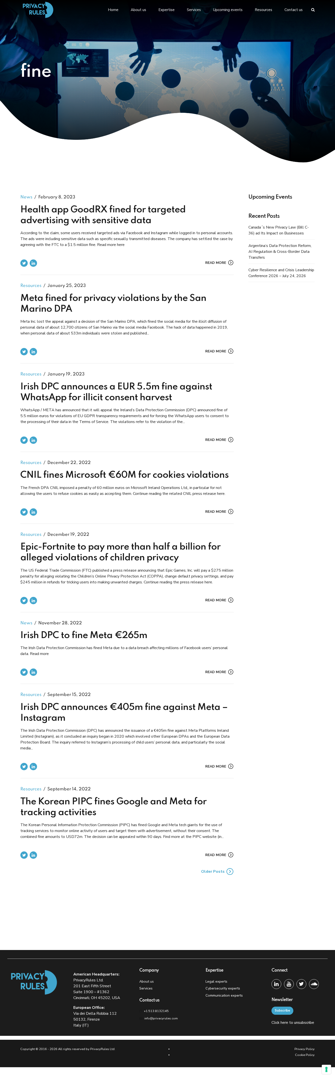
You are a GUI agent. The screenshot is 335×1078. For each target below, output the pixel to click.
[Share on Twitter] (24, 263)
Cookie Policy (305, 1055)
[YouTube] (289, 984)
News (26, 197)
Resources (263, 9)
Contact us (293, 9)
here (284, 1022)
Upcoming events (228, 9)
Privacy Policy (305, 1049)
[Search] (313, 10)
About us (138, 9)
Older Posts (213, 871)
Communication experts (224, 995)
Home (113, 9)
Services (194, 9)
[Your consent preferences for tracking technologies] (326, 1069)
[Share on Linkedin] (33, 263)
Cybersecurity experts (223, 988)
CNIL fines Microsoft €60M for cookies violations (124, 475)
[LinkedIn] (276, 984)
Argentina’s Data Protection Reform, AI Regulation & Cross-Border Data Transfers (279, 251)
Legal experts (216, 981)
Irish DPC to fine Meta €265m (83, 635)
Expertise (166, 9)
